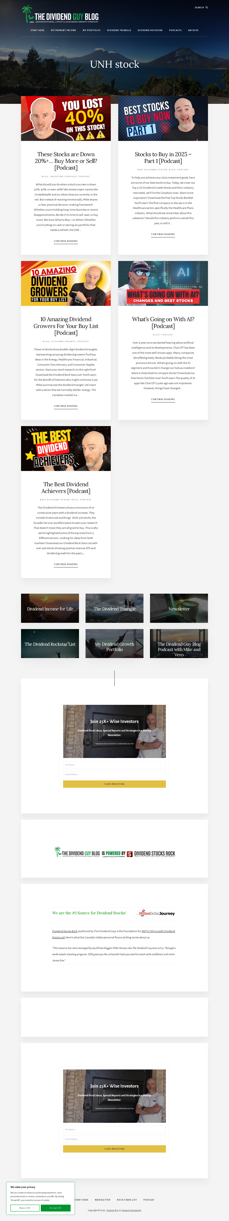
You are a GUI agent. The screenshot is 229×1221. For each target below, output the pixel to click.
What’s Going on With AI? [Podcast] (163, 322)
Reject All (25, 1208)
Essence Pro (112, 1210)
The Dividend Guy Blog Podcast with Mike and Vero (179, 649)
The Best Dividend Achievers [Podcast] (65, 488)
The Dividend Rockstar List (50, 644)
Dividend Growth (63, 341)
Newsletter (179, 609)
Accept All (55, 1208)
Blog (45, 177)
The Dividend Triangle (115, 609)
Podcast (84, 177)
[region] (40, 1198)
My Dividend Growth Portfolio (114, 646)
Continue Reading (66, 242)
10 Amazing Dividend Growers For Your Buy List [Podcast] (65, 326)
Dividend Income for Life (50, 609)
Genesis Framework (131, 1210)
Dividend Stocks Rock (65, 931)
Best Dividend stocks (152, 170)
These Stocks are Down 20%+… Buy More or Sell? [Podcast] (66, 161)
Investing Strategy (63, 177)
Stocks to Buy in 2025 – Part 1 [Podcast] (163, 157)
